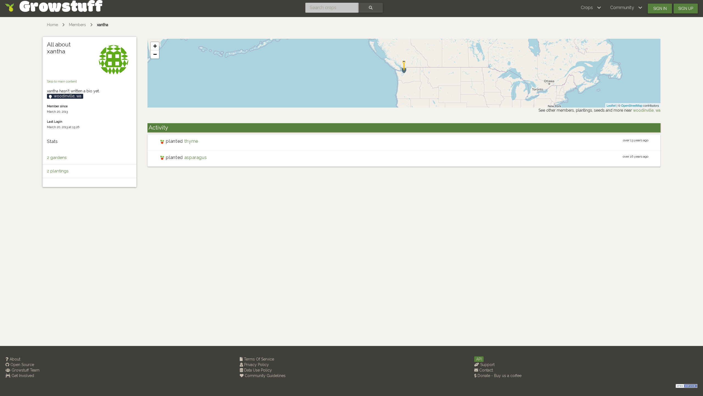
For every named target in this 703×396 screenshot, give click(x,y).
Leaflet (611, 105)
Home (52, 25)
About (14, 359)
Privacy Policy (256, 364)
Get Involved (22, 375)
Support (487, 364)
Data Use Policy (257, 370)
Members (77, 25)
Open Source (21, 364)
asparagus (195, 157)
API (479, 359)
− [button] (155, 54)
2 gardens (56, 157)
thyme (191, 141)
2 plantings (57, 171)
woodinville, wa (646, 110)
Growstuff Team (25, 370)
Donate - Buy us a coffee (498, 375)
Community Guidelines (265, 375)
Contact (485, 370)
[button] (591, 8)
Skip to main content (62, 81)
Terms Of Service (258, 359)
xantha (102, 25)
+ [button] (155, 46)
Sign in (660, 8)
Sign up (685, 8)
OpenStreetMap (631, 105)
